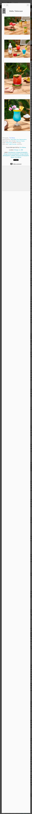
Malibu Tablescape (16, 11)
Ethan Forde (9, 142)
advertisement (12, 152)
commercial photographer (22, 155)
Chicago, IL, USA (18, 150)
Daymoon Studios (20, 141)
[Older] (7, 5)
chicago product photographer (11, 154)
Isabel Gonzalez (13, 144)
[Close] (27, 5)
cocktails (13, 155)
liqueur (12, 157)
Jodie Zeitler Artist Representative (18, 139)
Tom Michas (12, 137)
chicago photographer (21, 152)
